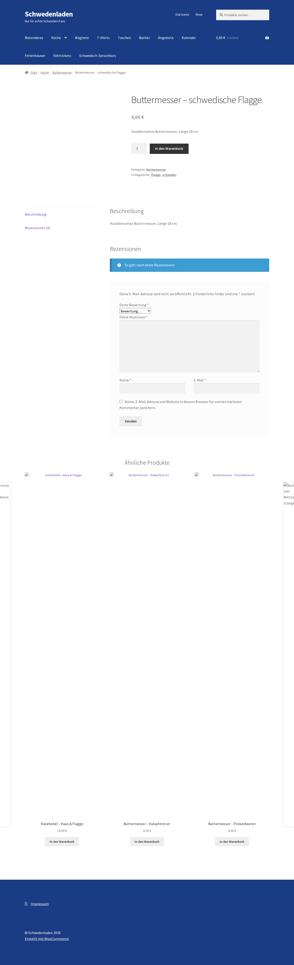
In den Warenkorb (169, 148)
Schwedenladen (49, 14)
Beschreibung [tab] (35, 214)
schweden (169, 175)
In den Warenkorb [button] (62, 842)
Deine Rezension (133, 317)
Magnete (82, 37)
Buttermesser (62, 72)
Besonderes (34, 37)
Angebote (166, 37)
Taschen (124, 37)
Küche (56, 37)
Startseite (182, 14)
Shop (199, 14)
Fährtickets (62, 55)
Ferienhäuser (35, 55)
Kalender (189, 37)
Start (33, 72)
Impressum (40, 903)
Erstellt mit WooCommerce (47, 938)
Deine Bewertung (134, 305)
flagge (156, 175)
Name (125, 380)
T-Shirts (103, 37)
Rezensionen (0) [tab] (37, 227)
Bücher (144, 37)
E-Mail (200, 380)
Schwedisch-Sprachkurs (97, 55)
